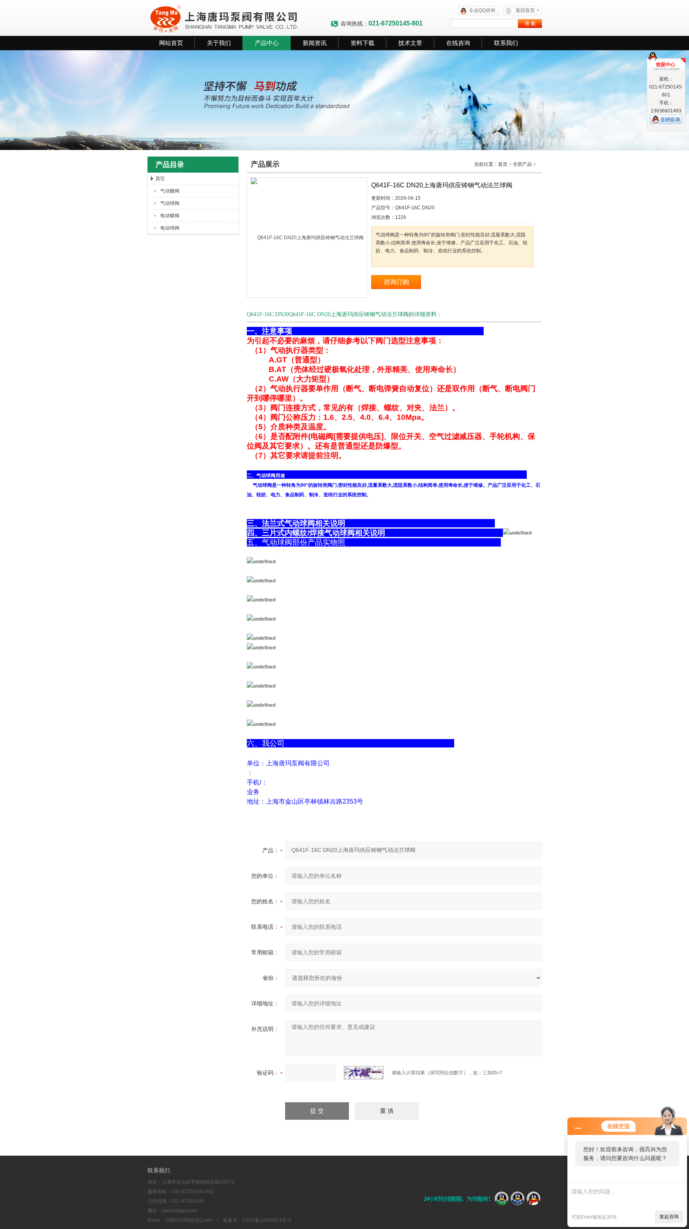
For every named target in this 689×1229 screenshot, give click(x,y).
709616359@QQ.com (188, 1220)
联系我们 (506, 42)
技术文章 (410, 42)
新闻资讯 (315, 42)
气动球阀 (169, 203)
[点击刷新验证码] (364, 1073)
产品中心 (267, 42)
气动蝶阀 (169, 191)
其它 (160, 178)
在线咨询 (458, 42)
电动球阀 (169, 228)
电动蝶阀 (169, 215)
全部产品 (522, 164)
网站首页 (171, 42)
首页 (503, 164)
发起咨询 (669, 1216)
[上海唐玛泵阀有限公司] (239, 18)
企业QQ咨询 (482, 10)
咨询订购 (396, 282)
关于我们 (219, 42)
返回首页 (527, 10)
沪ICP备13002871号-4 (266, 1220)
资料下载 (362, 42)
